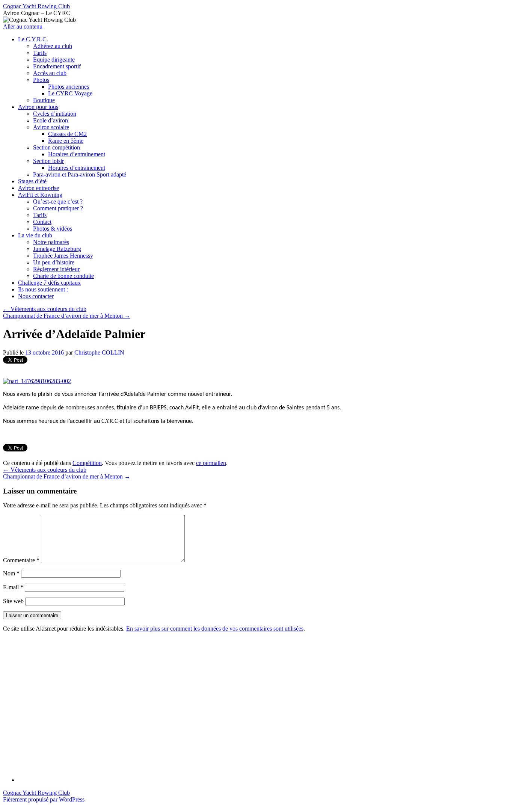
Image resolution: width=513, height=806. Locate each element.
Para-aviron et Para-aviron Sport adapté (79, 174)
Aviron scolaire (51, 127)
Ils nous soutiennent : (43, 289)
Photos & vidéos (52, 228)
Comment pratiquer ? (58, 208)
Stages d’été (32, 181)
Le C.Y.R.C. (33, 39)
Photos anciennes (68, 86)
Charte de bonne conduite (63, 276)
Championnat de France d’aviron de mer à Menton (66, 315)
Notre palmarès (51, 242)
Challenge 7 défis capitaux (49, 282)
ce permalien (211, 463)
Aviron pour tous (38, 107)
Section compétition (56, 147)
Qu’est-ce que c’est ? (58, 201)
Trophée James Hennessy (63, 255)
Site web (13, 601)
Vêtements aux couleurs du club (44, 309)
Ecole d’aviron (50, 120)
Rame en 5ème (65, 140)
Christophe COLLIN (99, 352)
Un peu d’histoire (53, 262)
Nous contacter (36, 296)
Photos (41, 80)
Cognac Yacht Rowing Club (36, 6)
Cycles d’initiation (54, 113)
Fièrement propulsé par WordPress (43, 799)
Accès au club (49, 73)
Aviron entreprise (38, 188)
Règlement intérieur (56, 269)
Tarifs (40, 53)
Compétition (87, 463)
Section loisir (48, 161)
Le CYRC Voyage (70, 93)
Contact (42, 222)
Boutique (44, 100)
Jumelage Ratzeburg (57, 249)
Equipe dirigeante (54, 59)
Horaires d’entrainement (76, 154)
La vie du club (35, 235)
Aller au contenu (22, 26)
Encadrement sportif (57, 66)
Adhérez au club (52, 46)
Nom (11, 573)
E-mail (13, 587)
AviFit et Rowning (40, 195)
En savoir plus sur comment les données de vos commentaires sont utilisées (214, 628)
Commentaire (21, 560)
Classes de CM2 (67, 134)
